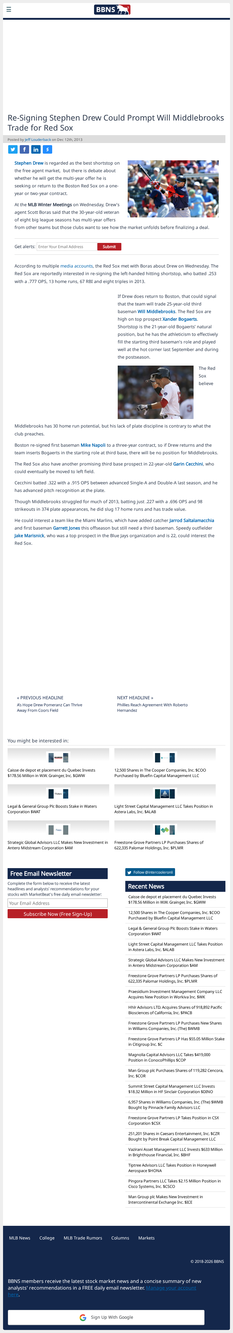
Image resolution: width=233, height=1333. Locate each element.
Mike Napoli (93, 445)
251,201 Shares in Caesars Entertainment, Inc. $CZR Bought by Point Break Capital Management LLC (174, 1136)
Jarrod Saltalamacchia (192, 520)
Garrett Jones (66, 528)
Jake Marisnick (29, 535)
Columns (120, 1238)
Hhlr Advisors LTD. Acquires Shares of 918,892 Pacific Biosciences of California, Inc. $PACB (175, 1009)
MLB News (19, 1238)
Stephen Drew (29, 163)
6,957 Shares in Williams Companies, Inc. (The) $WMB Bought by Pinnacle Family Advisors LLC (175, 1104)
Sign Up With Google (111, 1317)
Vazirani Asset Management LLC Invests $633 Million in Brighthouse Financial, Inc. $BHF (175, 1152)
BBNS (219, 1261)
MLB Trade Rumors (83, 1238)
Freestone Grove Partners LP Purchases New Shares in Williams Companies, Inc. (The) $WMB (175, 1025)
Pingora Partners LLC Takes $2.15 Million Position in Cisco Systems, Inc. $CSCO (174, 1183)
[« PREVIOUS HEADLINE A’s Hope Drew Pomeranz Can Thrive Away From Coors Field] (57, 690)
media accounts (76, 266)
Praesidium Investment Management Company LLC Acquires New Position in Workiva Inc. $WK (175, 994)
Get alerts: (25, 246)
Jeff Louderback (38, 139)
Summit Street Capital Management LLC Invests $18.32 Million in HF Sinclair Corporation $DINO (171, 1088)
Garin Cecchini (188, 464)
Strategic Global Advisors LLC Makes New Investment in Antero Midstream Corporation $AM (58, 845)
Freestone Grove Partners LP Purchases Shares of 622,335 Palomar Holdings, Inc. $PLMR (158, 845)
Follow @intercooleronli (153, 872)
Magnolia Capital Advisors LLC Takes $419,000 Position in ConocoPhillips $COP (169, 1057)
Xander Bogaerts (180, 319)
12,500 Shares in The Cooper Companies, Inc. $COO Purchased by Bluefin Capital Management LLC (160, 772)
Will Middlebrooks (156, 311)
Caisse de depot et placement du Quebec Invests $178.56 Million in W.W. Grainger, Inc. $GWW (51, 772)
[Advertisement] (116, 66)
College (47, 1238)
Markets (146, 1238)
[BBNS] (47, 24)
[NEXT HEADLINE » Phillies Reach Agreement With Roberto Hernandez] (153, 690)
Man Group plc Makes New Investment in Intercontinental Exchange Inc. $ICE (165, 1199)
